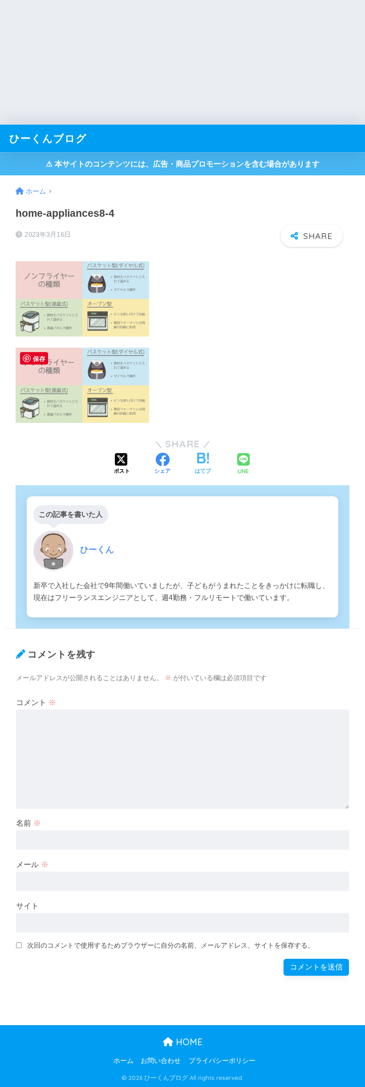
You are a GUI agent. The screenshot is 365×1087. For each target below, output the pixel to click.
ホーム (124, 1060)
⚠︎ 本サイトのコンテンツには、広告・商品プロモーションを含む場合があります (183, 164)
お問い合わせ (161, 1060)
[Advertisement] (182, 62)
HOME (188, 1041)
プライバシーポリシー (222, 1060)
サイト (27, 906)
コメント (36, 702)
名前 (28, 823)
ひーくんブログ (48, 138)
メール (32, 864)
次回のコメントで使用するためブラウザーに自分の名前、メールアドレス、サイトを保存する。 (170, 945)
